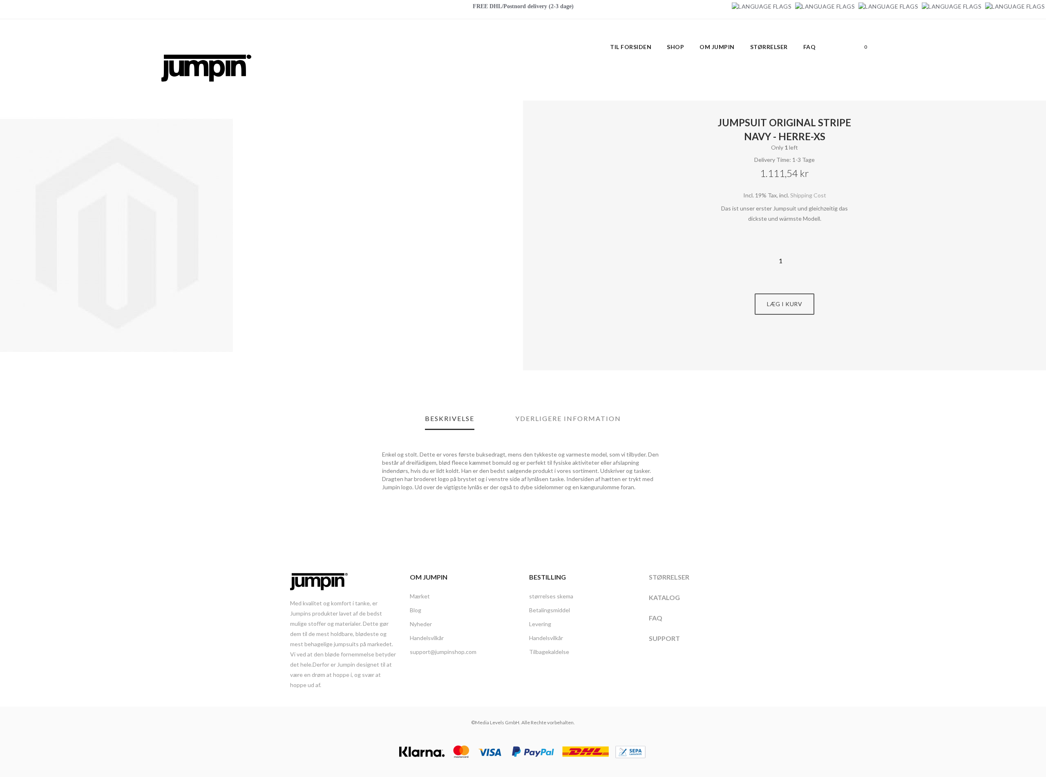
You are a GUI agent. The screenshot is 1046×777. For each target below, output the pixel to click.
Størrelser (669, 577)
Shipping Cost (808, 195)
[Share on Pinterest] (793, 345)
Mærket (420, 596)
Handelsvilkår (427, 637)
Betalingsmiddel (549, 610)
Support (664, 638)
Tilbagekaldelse (549, 651)
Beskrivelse (449, 418)
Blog (415, 610)
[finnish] (952, 6)
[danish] (888, 6)
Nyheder (421, 623)
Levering (540, 623)
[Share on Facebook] (775, 345)
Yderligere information (568, 418)
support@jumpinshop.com (443, 651)
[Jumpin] (206, 90)
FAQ (655, 618)
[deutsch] (762, 6)
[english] (825, 6)
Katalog (664, 597)
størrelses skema (551, 596)
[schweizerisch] (1015, 6)
